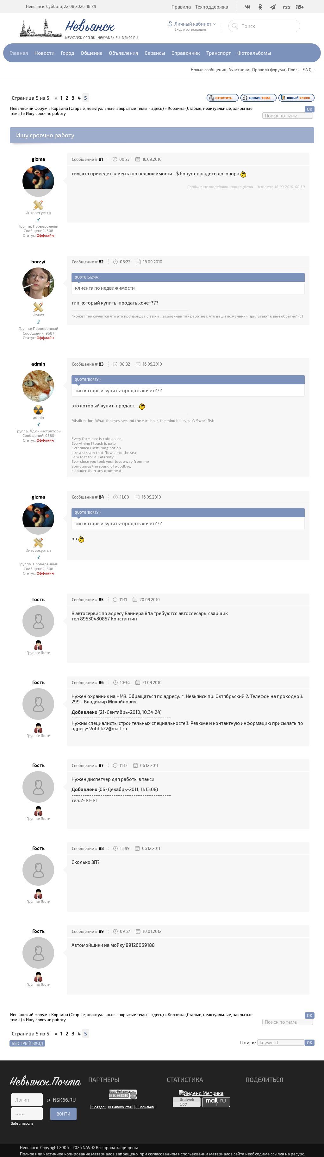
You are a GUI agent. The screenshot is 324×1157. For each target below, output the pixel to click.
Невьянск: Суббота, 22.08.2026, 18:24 (61, 6)
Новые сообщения (208, 69)
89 (101, 931)
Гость (38, 599)
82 (101, 261)
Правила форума (268, 69)
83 (101, 364)
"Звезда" (98, 1107)
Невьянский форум (28, 108)
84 (101, 497)
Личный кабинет (192, 24)
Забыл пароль (22, 1123)
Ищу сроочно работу (46, 113)
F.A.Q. (307, 69)
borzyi (38, 261)
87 (101, 765)
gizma (38, 159)
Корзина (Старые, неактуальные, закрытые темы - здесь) (107, 108)
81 (101, 159)
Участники (239, 69)
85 (101, 599)
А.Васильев (144, 1107)
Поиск (294, 69)
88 (101, 848)
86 (101, 682)
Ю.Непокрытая (120, 1107)
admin (38, 364)
